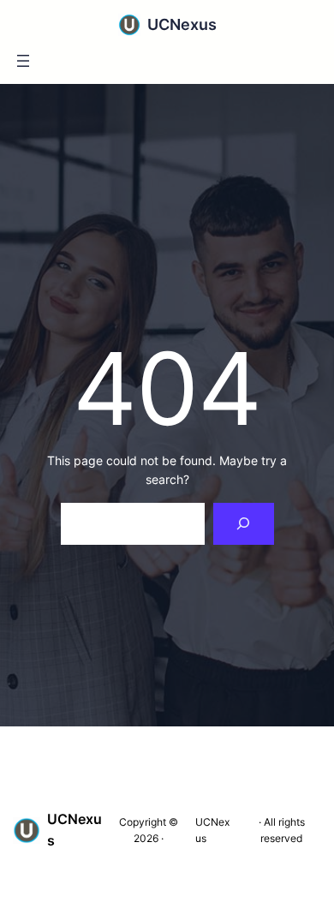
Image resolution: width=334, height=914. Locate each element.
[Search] (243, 524)
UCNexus (182, 24)
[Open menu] (23, 61)
